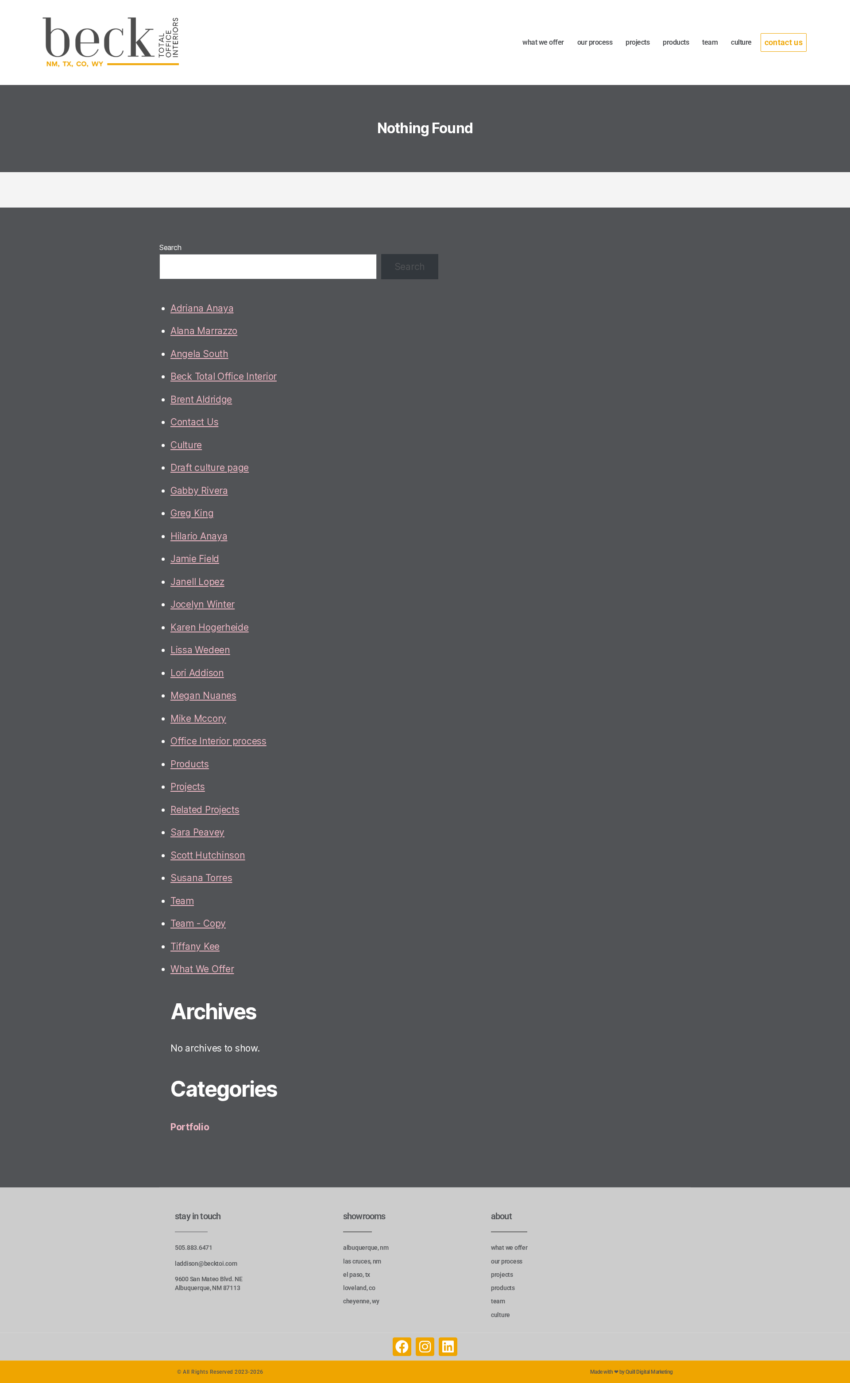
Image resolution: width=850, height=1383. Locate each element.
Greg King (192, 513)
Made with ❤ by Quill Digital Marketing (631, 1372)
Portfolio (189, 1127)
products (676, 42)
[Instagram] (425, 1346)
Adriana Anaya (202, 308)
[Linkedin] (448, 1346)
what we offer (543, 42)
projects (637, 42)
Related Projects (205, 809)
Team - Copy (198, 923)
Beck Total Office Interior (223, 376)
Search (170, 247)
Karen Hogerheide (209, 627)
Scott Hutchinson (207, 855)
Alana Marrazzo (203, 330)
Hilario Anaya (199, 536)
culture (741, 42)
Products (189, 764)
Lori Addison (197, 672)
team (710, 42)
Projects (187, 786)
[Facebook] (402, 1346)
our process (595, 42)
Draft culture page (209, 467)
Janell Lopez (197, 581)
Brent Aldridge (201, 399)
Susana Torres (201, 877)
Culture (186, 445)
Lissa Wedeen (200, 649)
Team (182, 900)
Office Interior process (218, 741)
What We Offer (202, 969)
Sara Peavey (197, 832)
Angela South (199, 353)
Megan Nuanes (203, 695)
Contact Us (194, 422)
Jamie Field (194, 558)
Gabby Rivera (199, 490)
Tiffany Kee (195, 946)
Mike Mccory (198, 718)
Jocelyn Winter (202, 604)
